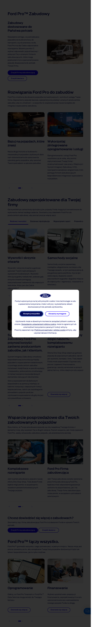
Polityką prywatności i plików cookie (50, 330)
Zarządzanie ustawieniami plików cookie (38, 324)
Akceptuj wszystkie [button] (31, 314)
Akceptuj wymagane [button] (57, 314)
